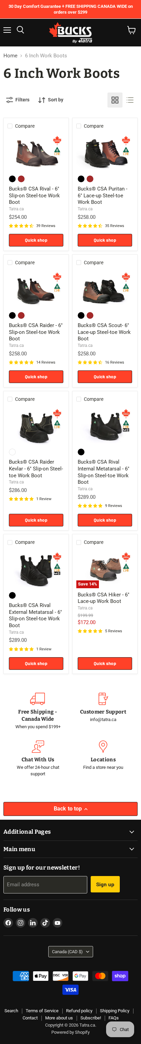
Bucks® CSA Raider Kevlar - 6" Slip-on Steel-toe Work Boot (36, 468)
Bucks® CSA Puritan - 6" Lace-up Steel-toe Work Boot (102, 195)
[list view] (130, 100)
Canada (67, 951)
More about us (59, 1017)
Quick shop (36, 240)
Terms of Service (42, 1010)
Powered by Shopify (70, 1032)
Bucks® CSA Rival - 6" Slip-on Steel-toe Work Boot (34, 195)
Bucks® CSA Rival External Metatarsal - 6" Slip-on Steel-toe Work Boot (35, 615)
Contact (30, 1017)
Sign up (105, 884)
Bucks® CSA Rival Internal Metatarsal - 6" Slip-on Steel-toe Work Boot (103, 472)
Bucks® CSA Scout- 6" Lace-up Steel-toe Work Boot (104, 332)
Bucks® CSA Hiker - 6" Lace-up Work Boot (103, 598)
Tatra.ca (16, 209)
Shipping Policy (114, 1010)
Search (11, 1010)
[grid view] (115, 100)
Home (10, 56)
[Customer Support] (103, 711)
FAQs (113, 1017)
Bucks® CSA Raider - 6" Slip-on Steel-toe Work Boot (36, 332)
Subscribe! (90, 1017)
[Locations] (103, 758)
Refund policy (79, 1010)
